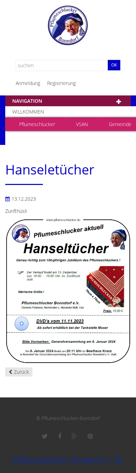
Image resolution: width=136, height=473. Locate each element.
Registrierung (61, 83)
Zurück (21, 372)
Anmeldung (28, 83)
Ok (114, 65)
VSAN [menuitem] (82, 124)
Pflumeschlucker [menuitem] (37, 124)
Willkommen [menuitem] (28, 111)
